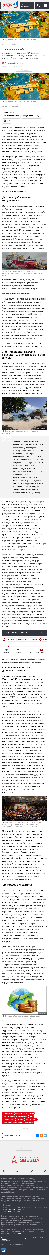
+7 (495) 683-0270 (13, 1212)
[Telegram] (45, 1135)
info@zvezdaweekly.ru (16, 1209)
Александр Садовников (14, 63)
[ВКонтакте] (37, 1135)
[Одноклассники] (41, 1135)
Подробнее (16, 1233)
